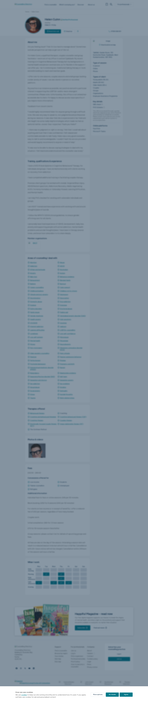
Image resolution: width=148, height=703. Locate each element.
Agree (126, 694)
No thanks (112, 694)
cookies (24, 695)
